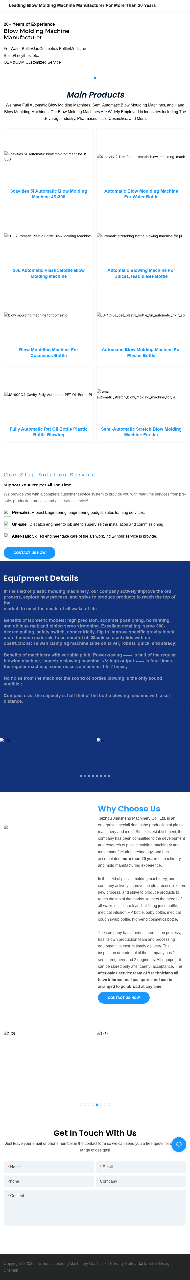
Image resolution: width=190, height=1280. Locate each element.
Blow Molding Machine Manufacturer (37, 34)
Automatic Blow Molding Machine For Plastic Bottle (141, 352)
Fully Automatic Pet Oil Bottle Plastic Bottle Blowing (49, 431)
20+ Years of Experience (29, 24)
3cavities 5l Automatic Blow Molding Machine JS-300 (48, 193)
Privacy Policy (123, 1263)
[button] (95, 78)
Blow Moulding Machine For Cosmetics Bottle (48, 352)
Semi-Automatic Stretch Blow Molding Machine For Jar (141, 431)
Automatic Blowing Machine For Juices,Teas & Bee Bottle (141, 273)
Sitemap (11, 1270)
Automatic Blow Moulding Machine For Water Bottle (141, 193)
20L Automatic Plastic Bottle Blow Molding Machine (49, 273)
